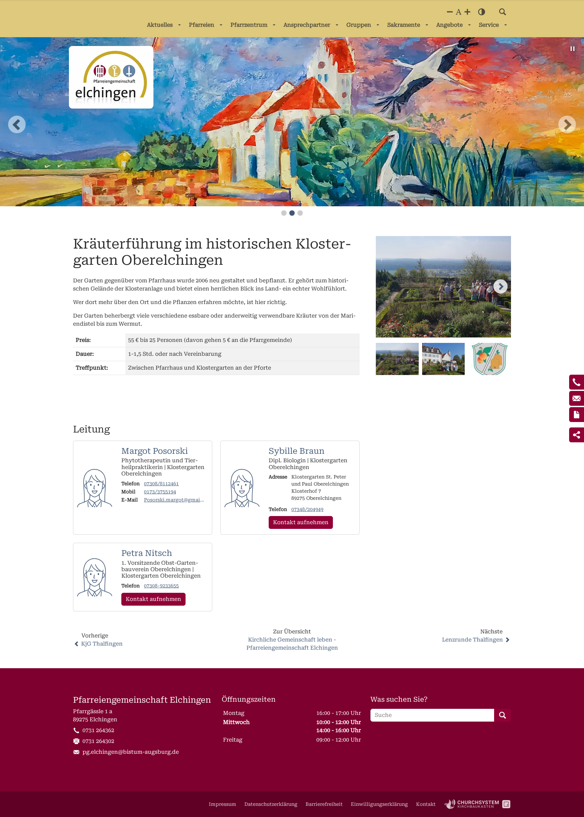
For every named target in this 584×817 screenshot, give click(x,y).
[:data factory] (506, 804)
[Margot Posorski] (94, 488)
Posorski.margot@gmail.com (173, 500)
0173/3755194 (160, 491)
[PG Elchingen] (111, 77)
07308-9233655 (161, 585)
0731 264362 (98, 730)
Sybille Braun (296, 451)
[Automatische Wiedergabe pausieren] (572, 49)
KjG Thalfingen (102, 643)
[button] (502, 11)
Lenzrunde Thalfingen (472, 639)
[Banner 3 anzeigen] (300, 213)
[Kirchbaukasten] (471, 804)
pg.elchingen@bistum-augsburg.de (130, 752)
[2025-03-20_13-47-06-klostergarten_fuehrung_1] (443, 286)
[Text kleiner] (449, 11)
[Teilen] (576, 434)
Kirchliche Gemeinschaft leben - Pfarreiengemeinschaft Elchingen (292, 643)
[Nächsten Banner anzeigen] (567, 124)
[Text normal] (458, 11)
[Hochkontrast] (481, 11)
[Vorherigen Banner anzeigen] (17, 124)
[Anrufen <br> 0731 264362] (576, 382)
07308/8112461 (161, 483)
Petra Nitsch (146, 553)
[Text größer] (467, 11)
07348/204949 (307, 509)
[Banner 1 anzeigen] (284, 213)
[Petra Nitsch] (94, 577)
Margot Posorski (154, 451)
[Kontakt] (576, 414)
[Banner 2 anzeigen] (292, 213)
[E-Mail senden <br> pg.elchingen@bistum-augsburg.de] (576, 398)
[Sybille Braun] (242, 488)
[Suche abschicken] (502, 715)
